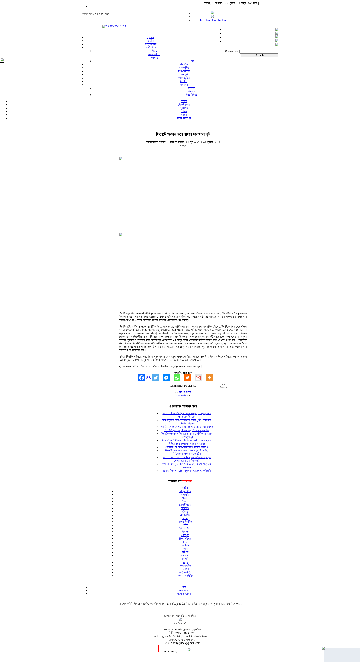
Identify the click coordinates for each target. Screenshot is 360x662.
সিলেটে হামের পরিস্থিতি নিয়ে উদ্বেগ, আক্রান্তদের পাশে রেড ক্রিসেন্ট (187, 415)
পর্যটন (185, 525)
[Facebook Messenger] (168, 377)
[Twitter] (157, 377)
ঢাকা (185, 541)
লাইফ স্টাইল (185, 572)
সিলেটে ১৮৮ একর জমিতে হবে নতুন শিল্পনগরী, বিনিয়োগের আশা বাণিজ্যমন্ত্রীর (186, 452)
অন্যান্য (184, 84)
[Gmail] (200, 377)
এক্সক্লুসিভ (184, 67)
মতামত (191, 88)
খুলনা (185, 548)
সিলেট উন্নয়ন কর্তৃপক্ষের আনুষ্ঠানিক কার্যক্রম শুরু (186, 430)
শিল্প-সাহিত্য (184, 71)
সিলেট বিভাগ (150, 47)
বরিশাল (185, 552)
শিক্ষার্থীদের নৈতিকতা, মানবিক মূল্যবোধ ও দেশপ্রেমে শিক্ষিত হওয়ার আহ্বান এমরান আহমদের (186, 442)
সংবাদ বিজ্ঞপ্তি (184, 118)
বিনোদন (183, 81)
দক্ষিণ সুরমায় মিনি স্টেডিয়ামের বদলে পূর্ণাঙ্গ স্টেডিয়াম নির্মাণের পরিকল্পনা (186, 421)
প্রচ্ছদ (150, 37)
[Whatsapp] (179, 377)
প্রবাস (184, 114)
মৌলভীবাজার (154, 54)
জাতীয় (151, 40)
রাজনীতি (184, 64)
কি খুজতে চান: (232, 51)
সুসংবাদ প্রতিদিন (185, 575)
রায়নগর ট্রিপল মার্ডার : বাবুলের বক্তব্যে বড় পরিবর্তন (186, 470)
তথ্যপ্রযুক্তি (184, 77)
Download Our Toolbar (213, 20)
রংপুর (185, 562)
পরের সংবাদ (181, 395)
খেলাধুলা (184, 74)
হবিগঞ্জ (191, 61)
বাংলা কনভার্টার (183, 593)
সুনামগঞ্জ (154, 57)
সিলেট (154, 50)
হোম (184, 587)
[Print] (189, 377)
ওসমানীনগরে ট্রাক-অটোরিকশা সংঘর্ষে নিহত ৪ (186, 447)
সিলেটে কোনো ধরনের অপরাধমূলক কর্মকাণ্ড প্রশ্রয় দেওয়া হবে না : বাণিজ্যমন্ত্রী (187, 459)
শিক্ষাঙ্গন (191, 91)
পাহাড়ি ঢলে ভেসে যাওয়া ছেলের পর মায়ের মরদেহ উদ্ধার (186, 426)
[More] (212, 377)
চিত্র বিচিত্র (191, 94)
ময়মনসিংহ (185, 555)
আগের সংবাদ (185, 392)
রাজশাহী (185, 558)
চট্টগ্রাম (185, 545)
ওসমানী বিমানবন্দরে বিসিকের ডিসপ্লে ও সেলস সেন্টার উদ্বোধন (186, 465)
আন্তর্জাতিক (150, 44)
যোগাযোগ (183, 590)
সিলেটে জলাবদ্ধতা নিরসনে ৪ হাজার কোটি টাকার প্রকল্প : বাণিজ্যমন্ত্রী (186, 435)
